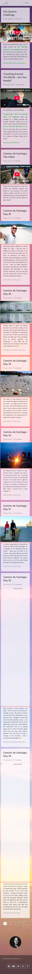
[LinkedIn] (9, 966)
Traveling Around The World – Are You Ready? (15, 77)
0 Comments (18, 19)
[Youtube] (13, 966)
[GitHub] (18, 966)
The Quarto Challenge (9, 13)
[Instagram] (23, 966)
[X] (28, 966)
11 (25, 924)
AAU (4, 52)
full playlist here (18, 54)
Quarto (20, 59)
